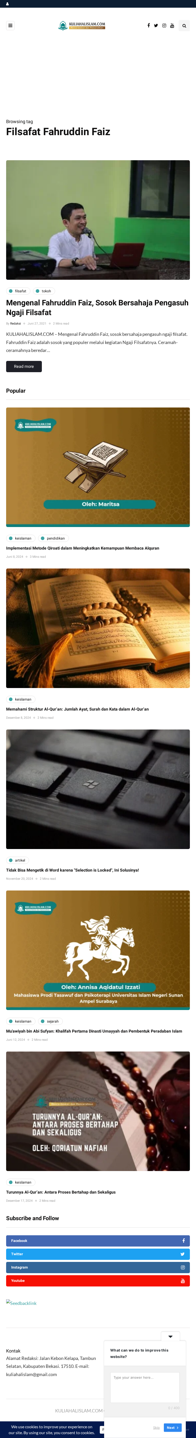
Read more (24, 366)
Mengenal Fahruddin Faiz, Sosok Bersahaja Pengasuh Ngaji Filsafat (97, 307)
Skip (156, 1427)
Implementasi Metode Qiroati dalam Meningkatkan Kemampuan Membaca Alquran (82, 548)
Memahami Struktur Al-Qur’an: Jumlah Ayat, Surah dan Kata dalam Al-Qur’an (77, 709)
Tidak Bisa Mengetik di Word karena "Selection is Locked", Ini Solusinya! (72, 870)
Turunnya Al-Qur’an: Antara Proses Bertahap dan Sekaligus (61, 1192)
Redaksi (15, 323)
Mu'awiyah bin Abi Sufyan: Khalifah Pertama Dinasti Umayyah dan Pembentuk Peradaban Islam (94, 1031)
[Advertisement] (98, 79)
